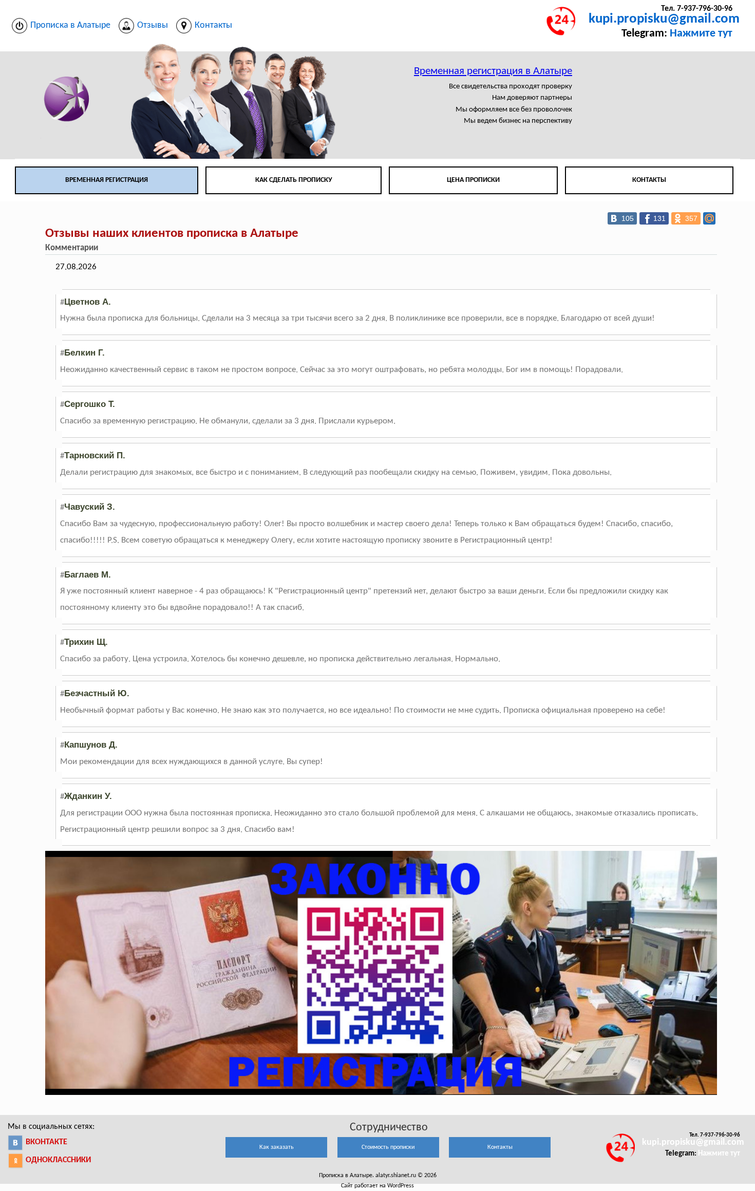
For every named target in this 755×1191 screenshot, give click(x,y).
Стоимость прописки (388, 1147)
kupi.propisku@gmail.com (664, 19)
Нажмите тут (701, 33)
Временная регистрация (106, 180)
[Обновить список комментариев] (106, 248)
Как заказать (276, 1147)
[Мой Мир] (709, 218)
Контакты (649, 180)
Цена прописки (473, 180)
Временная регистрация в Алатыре (493, 71)
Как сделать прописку (293, 180)
